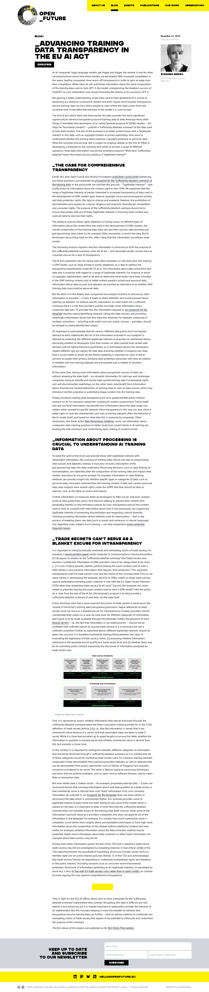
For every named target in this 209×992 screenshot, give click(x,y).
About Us (98, 5)
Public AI (173, 19)
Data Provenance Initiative (99, 421)
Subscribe (116, 962)
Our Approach (102, 12)
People (99, 16)
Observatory (194, 5)
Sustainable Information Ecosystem (180, 35)
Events (129, 5)
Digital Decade (196, 19)
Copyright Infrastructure (176, 14)
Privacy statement (139, 986)
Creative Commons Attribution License (108, 986)
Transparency (102, 20)
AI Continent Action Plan (199, 14)
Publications (149, 5)
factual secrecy (60, 622)
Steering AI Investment (180, 29)
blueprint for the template (101, 795)
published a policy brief (125, 176)
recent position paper (77, 554)
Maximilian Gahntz (175, 78)
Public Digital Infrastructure (176, 24)
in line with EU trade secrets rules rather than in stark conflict (105, 871)
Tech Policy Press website (121, 928)
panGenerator (185, 986)
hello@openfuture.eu (118, 976)
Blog (114, 5)
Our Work (172, 5)
